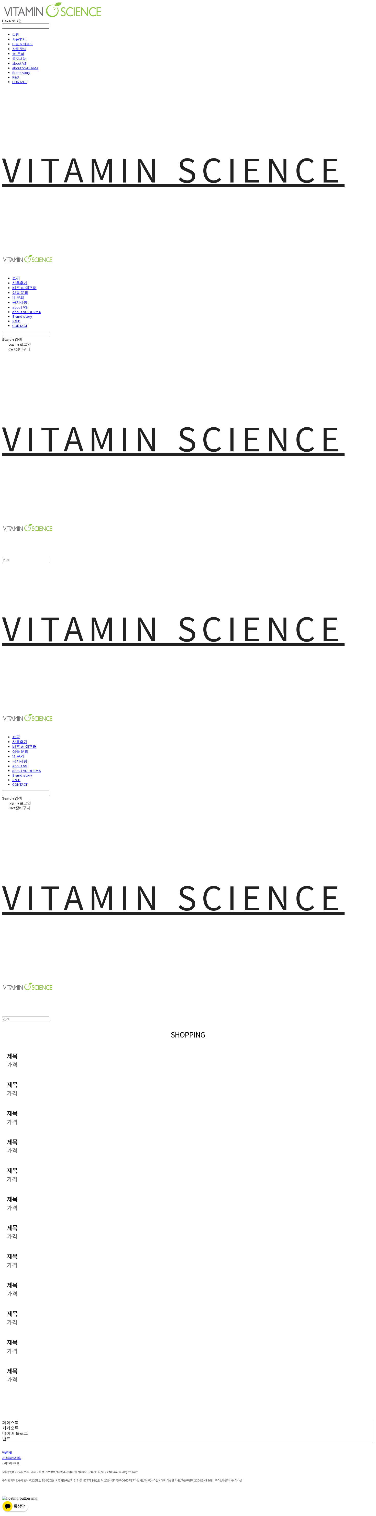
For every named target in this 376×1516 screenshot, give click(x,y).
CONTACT (19, 81)
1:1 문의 (18, 53)
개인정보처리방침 (11, 1458)
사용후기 (19, 39)
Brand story (21, 72)
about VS (19, 63)
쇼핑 (15, 34)
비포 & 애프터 (22, 44)
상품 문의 (19, 49)
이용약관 (7, 1452)
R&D (15, 77)
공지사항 (19, 58)
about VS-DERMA (25, 68)
